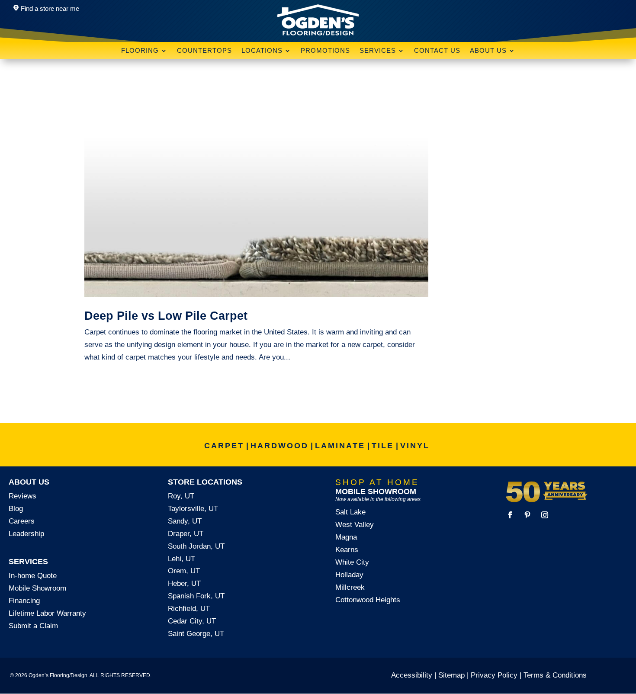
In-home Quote (33, 576)
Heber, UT (184, 583)
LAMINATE (340, 445)
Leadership (26, 534)
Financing (24, 601)
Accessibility (411, 675)
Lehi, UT (181, 559)
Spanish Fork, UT (196, 596)
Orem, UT (184, 571)
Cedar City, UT (192, 621)
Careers (22, 521)
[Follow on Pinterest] (527, 515)
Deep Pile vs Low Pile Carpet (165, 315)
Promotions (325, 51)
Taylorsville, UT (193, 508)
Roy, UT (181, 496)
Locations (262, 51)
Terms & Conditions (555, 675)
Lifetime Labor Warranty (47, 613)
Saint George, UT (196, 634)
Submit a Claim (33, 626)
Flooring (140, 51)
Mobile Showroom (37, 588)
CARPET (224, 445)
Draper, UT (185, 534)
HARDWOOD (279, 445)
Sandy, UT (185, 521)
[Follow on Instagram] (545, 515)
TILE (383, 445)
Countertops (204, 51)
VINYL (415, 445)
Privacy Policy (494, 675)
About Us (488, 51)
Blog (16, 508)
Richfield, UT (189, 608)
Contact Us (437, 51)
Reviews (22, 496)
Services (378, 51)
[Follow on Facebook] (510, 515)
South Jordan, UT (196, 546)
